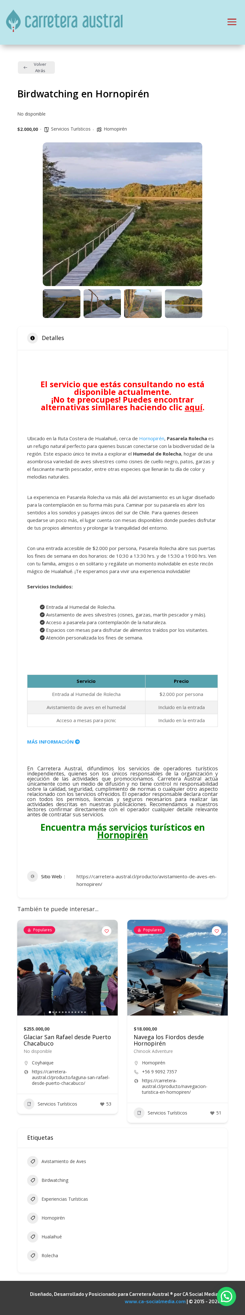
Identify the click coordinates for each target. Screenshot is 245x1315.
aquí (194, 407)
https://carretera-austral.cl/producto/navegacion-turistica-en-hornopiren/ (174, 1086)
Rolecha (49, 1255)
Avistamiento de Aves (63, 1161)
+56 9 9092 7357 (159, 1072)
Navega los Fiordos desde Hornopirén (169, 1040)
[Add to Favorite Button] (106, 931)
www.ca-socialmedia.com (155, 1301)
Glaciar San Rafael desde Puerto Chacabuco (67, 1040)
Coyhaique (43, 1063)
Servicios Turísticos (71, 129)
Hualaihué (51, 1237)
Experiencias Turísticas (64, 1199)
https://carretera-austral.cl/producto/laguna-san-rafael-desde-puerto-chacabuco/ (71, 1077)
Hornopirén (115, 129)
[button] (52, 214)
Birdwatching (54, 1180)
